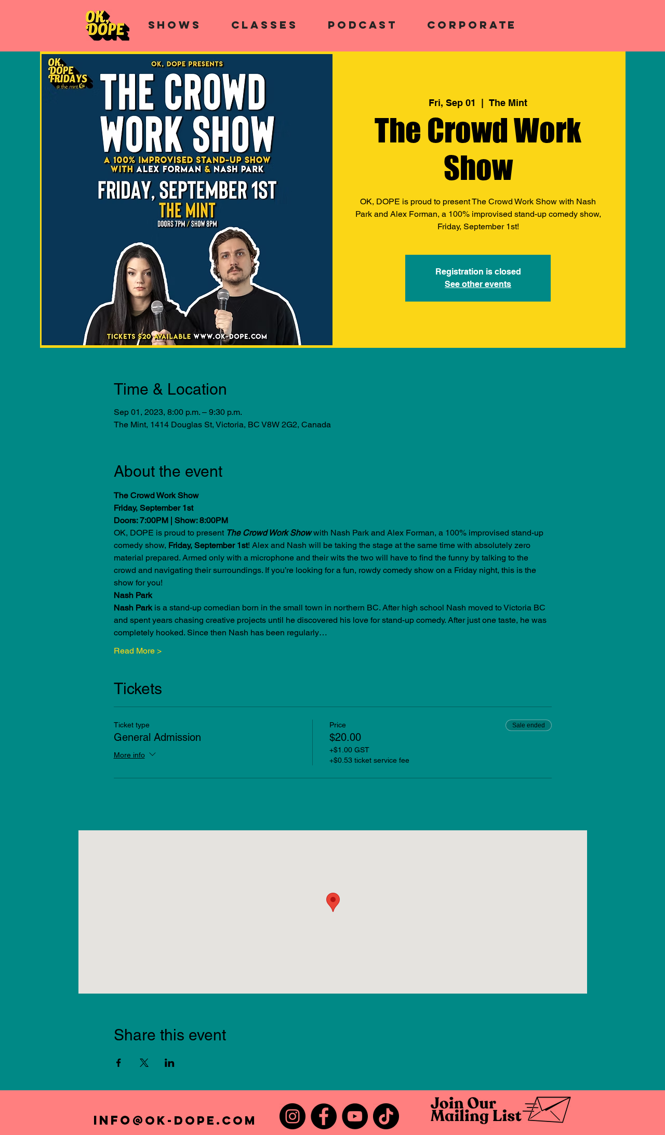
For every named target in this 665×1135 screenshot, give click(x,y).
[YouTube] (355, 1116)
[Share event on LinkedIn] (170, 1063)
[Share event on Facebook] (119, 1063)
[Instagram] (292, 1116)
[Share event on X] (144, 1063)
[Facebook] (324, 1116)
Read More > (138, 651)
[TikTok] (386, 1116)
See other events (478, 284)
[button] (175, 24)
